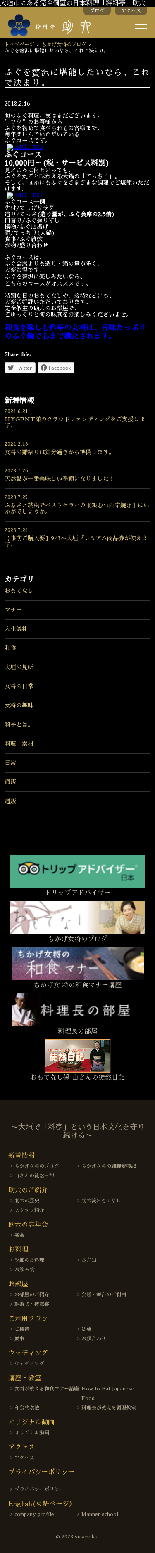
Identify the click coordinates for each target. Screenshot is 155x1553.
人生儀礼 (16, 629)
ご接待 (21, 1329)
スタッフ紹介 (29, 1210)
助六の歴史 (26, 1200)
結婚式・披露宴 (31, 1304)
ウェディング (29, 1363)
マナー (13, 610)
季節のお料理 (29, 1260)
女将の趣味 (19, 705)
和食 (10, 648)
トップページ (19, 44)
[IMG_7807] (25, 195)
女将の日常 (19, 686)
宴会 (19, 1235)
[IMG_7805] (25, 147)
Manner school (99, 1514)
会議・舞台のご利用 (103, 1294)
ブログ (97, 10)
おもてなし (19, 591)
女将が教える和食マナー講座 (46, 1388)
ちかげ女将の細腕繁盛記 (108, 1166)
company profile (34, 1514)
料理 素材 (19, 744)
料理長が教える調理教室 (108, 1407)
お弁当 (88, 1260)
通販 (10, 782)
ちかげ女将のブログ (64, 44)
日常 (10, 763)
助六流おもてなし (101, 1200)
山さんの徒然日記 (34, 1175)
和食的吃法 (26, 1407)
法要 (86, 1329)
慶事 (19, 1338)
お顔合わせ (93, 1338)
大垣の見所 (19, 667)
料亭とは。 (19, 724)
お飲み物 (24, 1269)
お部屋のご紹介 (31, 1294)
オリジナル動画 (31, 1432)
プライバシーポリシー (39, 1489)
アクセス (131, 10)
